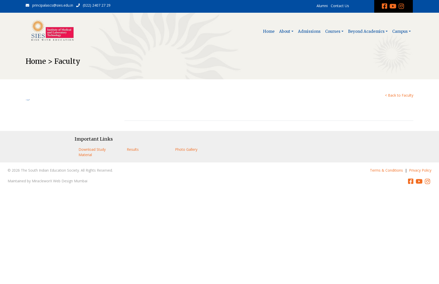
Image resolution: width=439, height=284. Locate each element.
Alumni (322, 5)
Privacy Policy (420, 170)
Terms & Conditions (386, 170)
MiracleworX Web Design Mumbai (59, 180)
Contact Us (340, 5)
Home (269, 31)
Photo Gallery (186, 149)
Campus (400, 31)
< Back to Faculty (399, 95)
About (284, 31)
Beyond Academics (366, 31)
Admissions (309, 31)
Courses (332, 31)
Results (133, 149)
